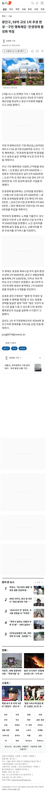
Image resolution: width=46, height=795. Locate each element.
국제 (40, 715)
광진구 (6, 348)
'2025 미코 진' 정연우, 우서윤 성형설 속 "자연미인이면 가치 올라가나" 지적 (20, 613)
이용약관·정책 (35, 747)
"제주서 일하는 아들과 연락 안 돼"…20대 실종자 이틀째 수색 (20, 624)
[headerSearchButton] (32, 3)
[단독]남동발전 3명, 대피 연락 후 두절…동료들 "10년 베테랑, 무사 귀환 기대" (21, 636)
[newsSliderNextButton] (42, 582)
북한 (28, 720)
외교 (17, 720)
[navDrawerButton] (42, 3)
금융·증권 (40, 720)
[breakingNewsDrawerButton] (37, 3)
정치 (5, 715)
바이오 (40, 725)
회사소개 (8, 747)
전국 (3, 16)
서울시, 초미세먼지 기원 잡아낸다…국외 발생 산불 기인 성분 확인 (17, 367)
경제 (28, 715)
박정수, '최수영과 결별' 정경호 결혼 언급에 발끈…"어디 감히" (20, 590)
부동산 (17, 725)
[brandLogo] (6, 3)
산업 (5, 725)
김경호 (22, 348)
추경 (14, 348)
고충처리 (23, 749)
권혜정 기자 (10, 41)
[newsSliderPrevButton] (35, 582)
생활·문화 (6, 730)
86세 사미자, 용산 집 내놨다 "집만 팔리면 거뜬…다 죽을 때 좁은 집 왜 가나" (20, 601)
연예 (4, 650)
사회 (17, 715)
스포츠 (5, 683)
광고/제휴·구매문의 (20, 747)
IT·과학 (29, 725)
